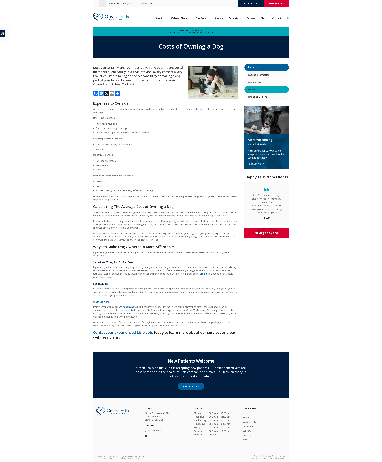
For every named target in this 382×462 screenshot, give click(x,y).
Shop (263, 18)
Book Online (251, 3)
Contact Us (190, 386)
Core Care (200, 18)
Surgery (219, 18)
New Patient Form (257, 82)
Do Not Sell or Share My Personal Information (128, 456)
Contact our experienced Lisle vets (123, 332)
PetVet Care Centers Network (273, 458)
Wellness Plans (179, 18)
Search (130, 458)
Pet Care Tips (255, 89)
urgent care (206, 273)
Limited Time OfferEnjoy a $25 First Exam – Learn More (190, 31)
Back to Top (140, 458)
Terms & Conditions (106, 458)
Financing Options (257, 96)
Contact (276, 18)
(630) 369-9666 (147, 3)
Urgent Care (268, 233)
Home (246, 413)
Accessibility (121, 458)
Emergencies (276, 3)
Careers (251, 18)
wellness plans (126, 306)
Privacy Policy (101, 456)
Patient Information (258, 74)
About (158, 18)
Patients (233, 18)
